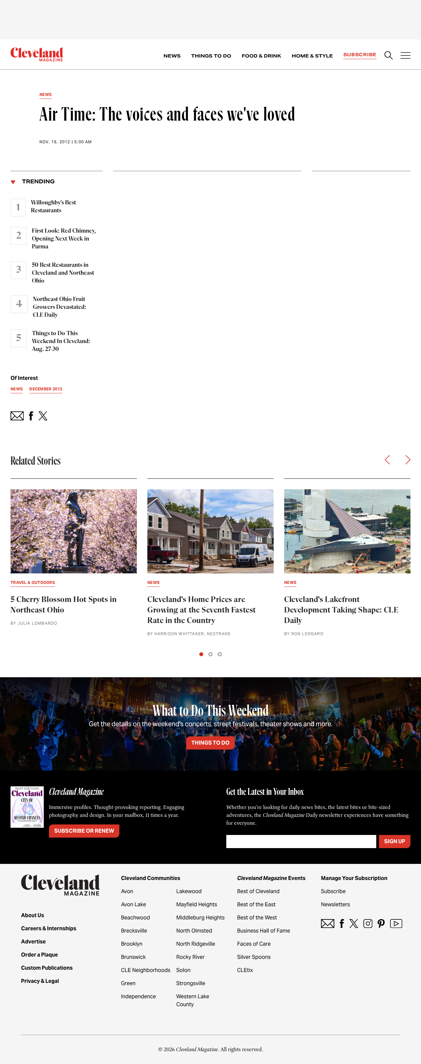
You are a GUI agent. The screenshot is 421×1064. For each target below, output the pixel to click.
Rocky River (190, 957)
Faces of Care (254, 943)
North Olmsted (194, 930)
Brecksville (134, 930)
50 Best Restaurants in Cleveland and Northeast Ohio (63, 273)
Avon (127, 891)
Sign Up (394, 841)
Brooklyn (131, 943)
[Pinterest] (381, 923)
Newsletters (335, 904)
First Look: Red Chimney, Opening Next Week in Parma (64, 239)
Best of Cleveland (258, 891)
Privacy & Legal (40, 981)
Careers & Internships (48, 928)
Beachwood (135, 917)
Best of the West (257, 917)
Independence (138, 996)
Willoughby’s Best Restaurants (53, 207)
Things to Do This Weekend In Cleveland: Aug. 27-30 (61, 341)
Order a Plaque (39, 954)
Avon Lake (133, 904)
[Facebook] (342, 923)
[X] (353, 923)
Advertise (33, 941)
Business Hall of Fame (263, 930)
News (172, 56)
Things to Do (211, 56)
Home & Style (312, 56)
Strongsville (190, 983)
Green (128, 983)
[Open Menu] (405, 56)
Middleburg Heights (200, 917)
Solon (183, 970)
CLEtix (245, 970)
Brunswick (133, 957)
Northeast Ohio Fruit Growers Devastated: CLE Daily (59, 307)
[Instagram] (367, 923)
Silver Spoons (254, 957)
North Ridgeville (195, 943)
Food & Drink (261, 56)
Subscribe (360, 55)
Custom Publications (47, 967)
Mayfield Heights (196, 904)
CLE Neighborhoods (145, 970)
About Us (32, 915)
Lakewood (189, 891)
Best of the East (256, 904)
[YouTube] (396, 923)
